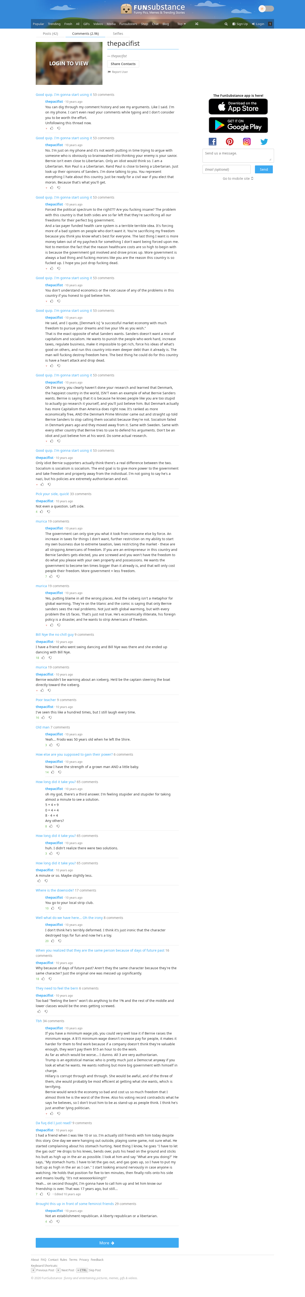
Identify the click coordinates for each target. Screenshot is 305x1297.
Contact (53, 1260)
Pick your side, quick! (52, 494)
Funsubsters (128, 24)
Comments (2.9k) (85, 33)
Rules (63, 1260)
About (35, 1260)
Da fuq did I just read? (53, 1123)
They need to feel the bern (57, 988)
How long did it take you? (56, 781)
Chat (155, 24)
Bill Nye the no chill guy (55, 634)
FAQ (43, 1260)
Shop (144, 24)
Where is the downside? (55, 890)
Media (111, 24)
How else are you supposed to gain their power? (74, 754)
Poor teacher (46, 699)
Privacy (84, 1260)
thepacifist (54, 101)
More (104, 1243)
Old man (43, 727)
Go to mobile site (236, 178)
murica (41, 521)
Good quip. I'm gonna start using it (64, 94)
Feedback (97, 1260)
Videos (98, 24)
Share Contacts (123, 64)
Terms (73, 1260)
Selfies (118, 33)
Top (180, 24)
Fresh (68, 24)
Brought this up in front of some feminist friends (75, 1203)
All (77, 24)
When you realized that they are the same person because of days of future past (100, 950)
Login (259, 24)
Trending (54, 24)
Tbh (39, 1021)
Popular (38, 24)
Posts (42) (50, 33)
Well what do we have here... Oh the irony (69, 917)
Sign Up (242, 24)
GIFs (86, 24)
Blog (166, 24)
